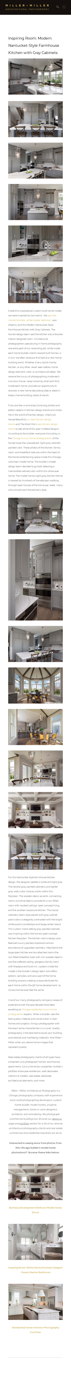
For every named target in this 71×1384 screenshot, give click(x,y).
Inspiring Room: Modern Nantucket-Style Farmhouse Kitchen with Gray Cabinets (33, 45)
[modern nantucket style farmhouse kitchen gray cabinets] (35, 1242)
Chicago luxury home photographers (32, 438)
